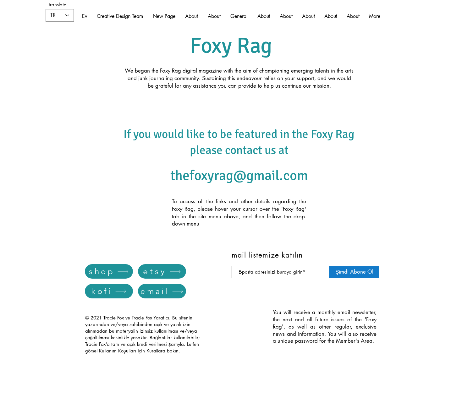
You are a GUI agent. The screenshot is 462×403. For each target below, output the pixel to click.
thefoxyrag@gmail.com (239, 175)
